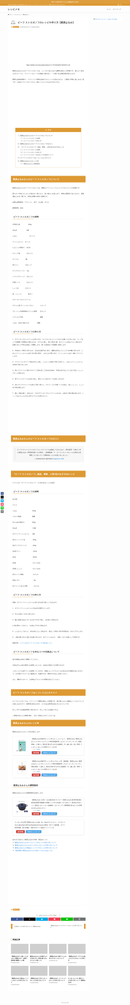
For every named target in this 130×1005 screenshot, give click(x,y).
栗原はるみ (15, 27)
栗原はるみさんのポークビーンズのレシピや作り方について (35, 842)
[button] (17, 919)
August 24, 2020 (58, 459)
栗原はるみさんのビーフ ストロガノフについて (36, 135)
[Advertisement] (48, 44)
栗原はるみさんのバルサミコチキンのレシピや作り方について (36, 845)
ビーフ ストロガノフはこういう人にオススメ (35, 158)
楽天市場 (36, 753)
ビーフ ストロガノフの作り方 (32, 141)
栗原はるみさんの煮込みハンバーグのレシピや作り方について (36, 848)
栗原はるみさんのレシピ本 (29, 161)
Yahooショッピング (49, 753)
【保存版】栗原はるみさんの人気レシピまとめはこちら (34, 850)
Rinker (38, 749)
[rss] (118, 5)
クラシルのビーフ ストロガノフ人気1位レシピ (36, 643)
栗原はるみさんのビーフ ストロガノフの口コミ (36, 144)
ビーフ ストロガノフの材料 (32, 138)
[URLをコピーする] (79, 919)
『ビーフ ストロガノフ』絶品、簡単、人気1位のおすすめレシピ (42, 147)
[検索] (121, 5)
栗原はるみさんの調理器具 (32, 164)
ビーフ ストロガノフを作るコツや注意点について (38, 155)
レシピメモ (14, 9)
